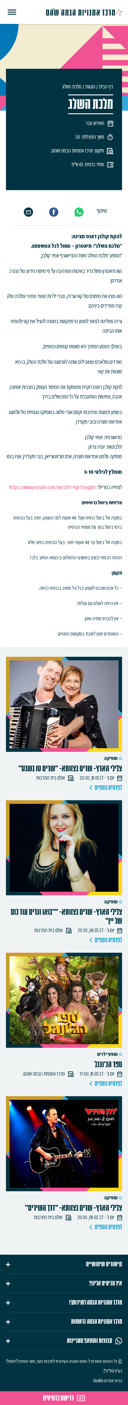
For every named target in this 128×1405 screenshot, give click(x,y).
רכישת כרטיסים (58, 1398)
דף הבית (106, 87)
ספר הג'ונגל (108, 1064)
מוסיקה (111, 758)
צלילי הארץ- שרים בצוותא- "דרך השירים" (73, 1208)
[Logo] (84, 12)
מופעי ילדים (107, 1054)
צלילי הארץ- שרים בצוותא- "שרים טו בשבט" (70, 768)
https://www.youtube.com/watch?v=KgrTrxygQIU (52, 487)
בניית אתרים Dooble (107, 1380)
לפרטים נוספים (108, 787)
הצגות (90, 87)
